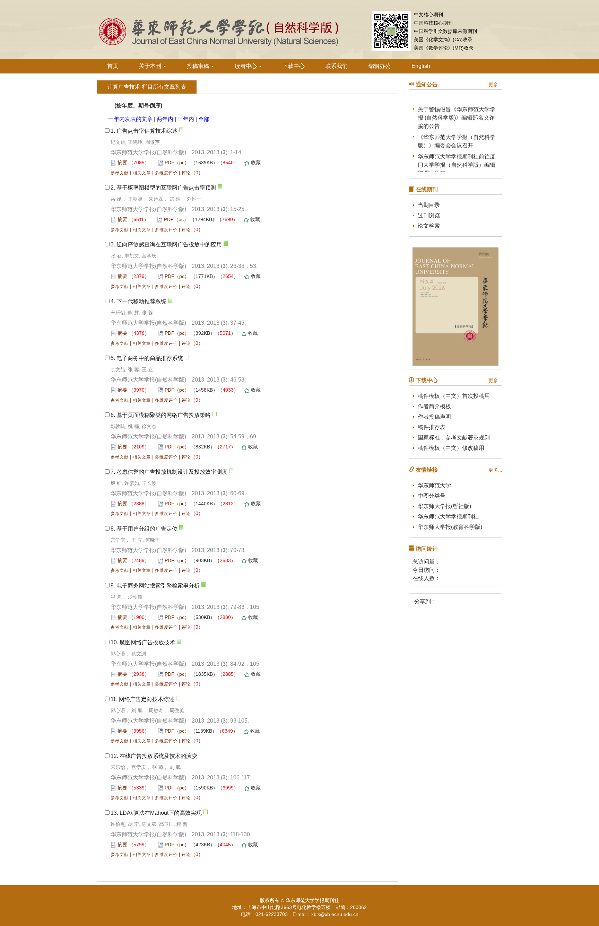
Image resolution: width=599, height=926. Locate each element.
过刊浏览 (429, 215)
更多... (495, 84)
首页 (112, 66)
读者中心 (246, 66)
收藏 (256, 162)
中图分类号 (431, 496)
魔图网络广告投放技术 (147, 642)
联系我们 (336, 66)
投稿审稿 (198, 66)
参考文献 (120, 173)
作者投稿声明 (434, 417)
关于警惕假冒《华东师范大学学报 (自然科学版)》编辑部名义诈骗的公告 (456, 114)
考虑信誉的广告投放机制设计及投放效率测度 (171, 472)
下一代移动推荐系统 (141, 301)
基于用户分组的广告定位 (146, 529)
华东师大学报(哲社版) (444, 506)
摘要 (122, 162)
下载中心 (294, 66)
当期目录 (429, 205)
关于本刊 (151, 66)
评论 (186, 173)
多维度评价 (166, 173)
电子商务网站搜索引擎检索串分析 (158, 585)
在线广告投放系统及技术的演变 (158, 756)
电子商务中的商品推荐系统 (149, 358)
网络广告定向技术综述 (146, 699)
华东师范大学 (434, 485)
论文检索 (429, 226)
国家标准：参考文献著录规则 (454, 437)
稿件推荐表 (431, 427)
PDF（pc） (177, 162)
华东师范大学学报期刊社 (448, 516)
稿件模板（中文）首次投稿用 (454, 396)
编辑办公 (379, 66)
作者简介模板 (434, 406)
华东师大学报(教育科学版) (450, 527)
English (420, 66)
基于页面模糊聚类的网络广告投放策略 (163, 415)
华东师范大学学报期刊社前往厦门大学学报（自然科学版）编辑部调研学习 (456, 161)
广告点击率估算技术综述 (146, 131)
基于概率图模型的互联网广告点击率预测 (166, 188)
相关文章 (142, 173)
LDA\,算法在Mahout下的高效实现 (161, 813)
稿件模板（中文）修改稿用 (451, 448)
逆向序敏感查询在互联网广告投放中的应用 (169, 244)
